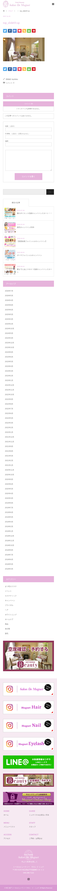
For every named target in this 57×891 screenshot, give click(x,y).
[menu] (53, 4)
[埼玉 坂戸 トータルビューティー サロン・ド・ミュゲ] (30, 4)
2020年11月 (9, 470)
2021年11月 (9, 442)
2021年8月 (9, 451)
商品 (6, 624)
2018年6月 (9, 559)
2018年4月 (9, 569)
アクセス (7, 838)
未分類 (7, 629)
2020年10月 (9, 475)
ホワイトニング (11, 615)
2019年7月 (9, 508)
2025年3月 (9, 319)
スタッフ (32, 827)
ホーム (6, 815)
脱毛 (6, 633)
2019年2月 (9, 526)
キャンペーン (10, 600)
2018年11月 (9, 541)
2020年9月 (9, 479)
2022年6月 (9, 413)
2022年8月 (9, 404)
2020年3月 (9, 498)
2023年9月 (9, 352)
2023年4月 (9, 366)
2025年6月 (9, 310)
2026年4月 (9, 300)
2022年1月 (9, 432)
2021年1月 (9, 465)
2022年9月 (9, 399)
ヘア (6, 610)
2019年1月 (9, 531)
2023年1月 (9, 380)
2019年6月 (9, 512)
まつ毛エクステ (11, 586)
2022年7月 (9, 409)
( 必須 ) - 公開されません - (17, 133)
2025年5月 (9, 314)
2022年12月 (9, 385)
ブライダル (9, 605)
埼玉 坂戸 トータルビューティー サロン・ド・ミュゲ (22, 888)
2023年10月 (9, 347)
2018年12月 (9, 536)
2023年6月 (9, 357)
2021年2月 (9, 461)
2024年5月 (9, 333)
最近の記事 (16, 203)
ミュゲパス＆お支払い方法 (39, 815)
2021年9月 (9, 446)
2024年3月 (9, 338)
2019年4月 (9, 522)
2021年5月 (9, 456)
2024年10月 (9, 329)
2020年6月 (9, 484)
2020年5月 (9, 489)
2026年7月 (9, 291)
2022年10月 (9, 395)
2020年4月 (9, 493)
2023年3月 (9, 371)
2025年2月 (9, 324)
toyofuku (15, 79)
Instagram (28, 878)
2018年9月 (9, 550)
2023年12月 (9, 343)
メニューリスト (9, 827)
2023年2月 (9, 376)
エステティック (11, 596)
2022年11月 (9, 390)
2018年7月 (9, 555)
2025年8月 (9, 305)
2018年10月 (9, 545)
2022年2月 (9, 428)
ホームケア (9, 619)
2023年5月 (9, 362)
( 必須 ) (10, 126)
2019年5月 (9, 517)
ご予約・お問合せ (35, 838)
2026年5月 (9, 296)
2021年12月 (9, 437)
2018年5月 (9, 564)
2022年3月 (9, 423)
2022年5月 (9, 418)
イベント (8, 591)
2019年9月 (9, 503)
